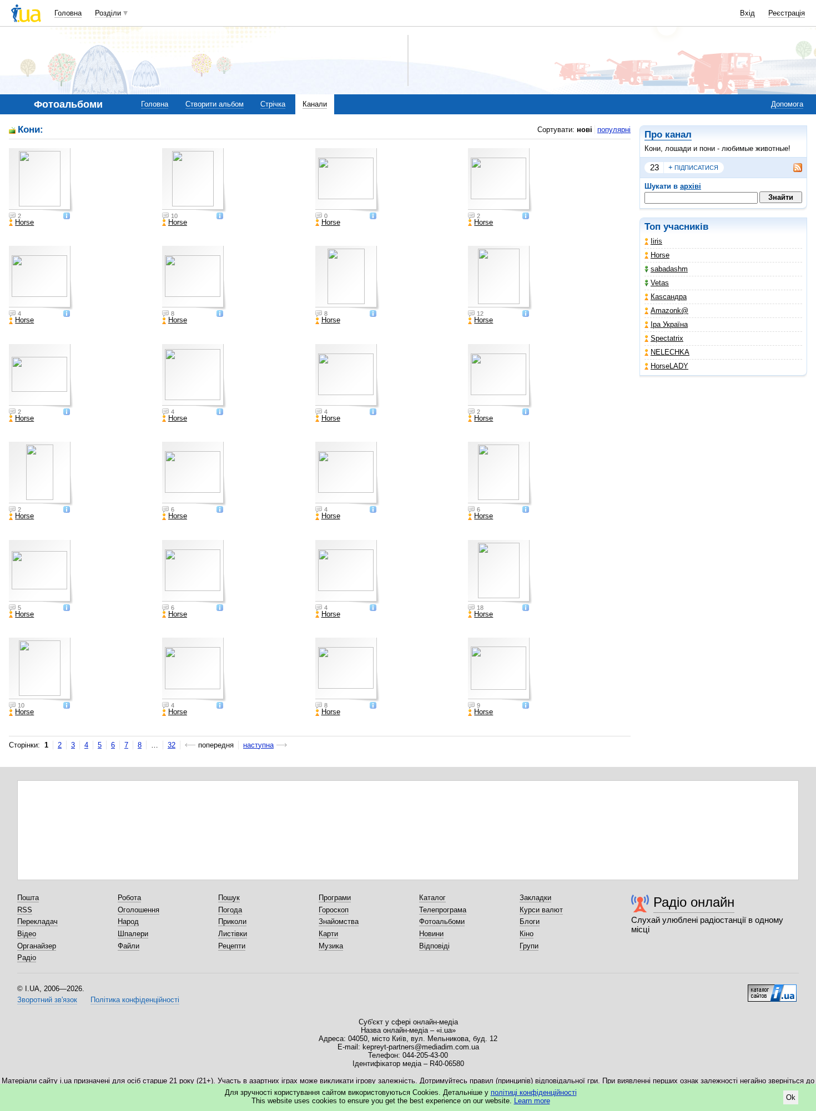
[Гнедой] (194, 474)
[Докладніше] (66, 217)
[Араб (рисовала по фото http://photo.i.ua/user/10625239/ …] (500, 278)
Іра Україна (669, 324)
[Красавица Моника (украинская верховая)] (41, 180)
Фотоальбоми (442, 921)
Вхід (747, 13)
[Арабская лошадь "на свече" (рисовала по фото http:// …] (41, 670)
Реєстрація (786, 13)
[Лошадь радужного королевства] (347, 572)
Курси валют (541, 910)
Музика (331, 946)
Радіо (26, 957)
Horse (660, 255)
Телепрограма (442, 910)
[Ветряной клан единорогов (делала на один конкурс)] (500, 376)
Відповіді (434, 946)
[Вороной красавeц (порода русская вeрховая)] (500, 670)
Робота (129, 897)
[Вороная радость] (347, 474)
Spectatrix (667, 338)
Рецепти (231, 946)
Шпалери (133, 934)
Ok (790, 1097)
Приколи (232, 921)
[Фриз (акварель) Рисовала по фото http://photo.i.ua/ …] (194, 180)
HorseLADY (669, 366)
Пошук (229, 897)
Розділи (108, 13)
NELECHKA (670, 352)
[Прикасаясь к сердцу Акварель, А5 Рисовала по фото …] (41, 278)
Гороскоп (334, 910)
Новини (431, 934)
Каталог (432, 897)
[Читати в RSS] (792, 167)
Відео (26, 934)
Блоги (530, 921)
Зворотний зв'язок (47, 1000)
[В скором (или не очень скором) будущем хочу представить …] (41, 376)
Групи (529, 946)
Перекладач (37, 921)
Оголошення (138, 910)
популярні (614, 129)
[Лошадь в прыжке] (194, 572)
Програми (335, 897)
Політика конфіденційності (134, 1000)
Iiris (656, 241)
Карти (328, 934)
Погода (230, 910)
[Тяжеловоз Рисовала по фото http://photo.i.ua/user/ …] (194, 278)
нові (584, 129)
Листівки (232, 934)
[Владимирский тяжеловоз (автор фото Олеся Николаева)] (41, 572)
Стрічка (272, 104)
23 (654, 167)
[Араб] (347, 278)
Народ (128, 921)
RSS (24, 910)
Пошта (28, 897)
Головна (68, 13)
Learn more (532, 1101)
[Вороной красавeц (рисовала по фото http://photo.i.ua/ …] (347, 670)
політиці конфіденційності (534, 1092)
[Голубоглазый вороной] (500, 474)
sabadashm (669, 269)
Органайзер (36, 946)
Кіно (526, 934)
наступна (258, 745)
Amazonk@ (669, 310)
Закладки (535, 897)
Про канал (668, 134)
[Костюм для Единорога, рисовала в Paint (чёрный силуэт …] (194, 376)
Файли (128, 946)
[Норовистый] (500, 180)
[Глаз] (500, 572)
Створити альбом (214, 104)
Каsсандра (669, 296)
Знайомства (339, 921)
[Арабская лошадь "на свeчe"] (194, 670)
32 (171, 745)
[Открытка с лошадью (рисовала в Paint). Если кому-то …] (41, 474)
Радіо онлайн (693, 902)
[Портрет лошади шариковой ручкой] (347, 376)
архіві (690, 186)
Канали (315, 104)
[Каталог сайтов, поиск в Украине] (772, 988)
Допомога (787, 104)
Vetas (660, 283)
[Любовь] (347, 180)
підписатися (693, 167)
